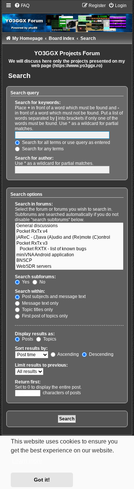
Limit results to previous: (41, 365)
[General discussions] (69, 226)
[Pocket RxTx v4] (69, 232)
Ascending (68, 354)
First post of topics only (44, 316)
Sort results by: (31, 348)
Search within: (30, 291)
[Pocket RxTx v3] (69, 244)
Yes (25, 282)
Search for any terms (42, 148)
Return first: (28, 382)
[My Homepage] (67, 17)
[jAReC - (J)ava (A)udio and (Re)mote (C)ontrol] (69, 238)
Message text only (39, 303)
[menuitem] (21, 5)
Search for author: (34, 158)
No (41, 282)
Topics (49, 339)
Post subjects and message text (53, 296)
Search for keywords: (38, 102)
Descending (101, 354)
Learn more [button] (27, 461)
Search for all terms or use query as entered (65, 142)
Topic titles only (37, 309)
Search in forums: (34, 204)
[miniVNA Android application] (69, 255)
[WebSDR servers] (69, 267)
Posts (27, 339)
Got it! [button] (42, 480)
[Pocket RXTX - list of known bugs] (69, 249)
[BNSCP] (69, 261)
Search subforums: (35, 276)
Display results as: (35, 333)
